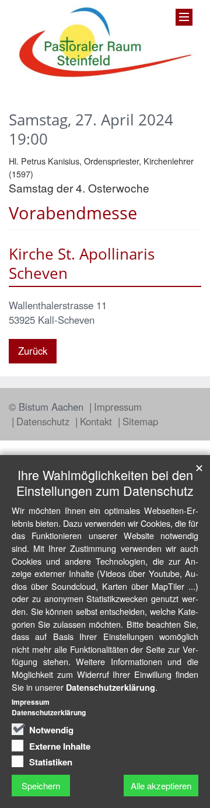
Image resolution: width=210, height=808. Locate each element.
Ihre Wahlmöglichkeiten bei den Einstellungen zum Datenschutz (105, 482)
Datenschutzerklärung (110, 687)
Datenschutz (44, 421)
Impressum (118, 407)
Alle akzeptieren (161, 785)
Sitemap (140, 421)
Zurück (32, 351)
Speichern (41, 785)
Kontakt (97, 421)
